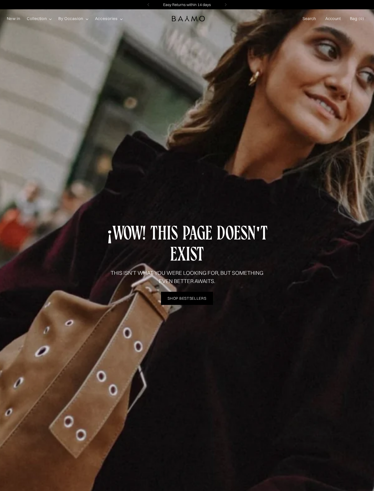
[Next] (226, 4)
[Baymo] (188, 19)
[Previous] (148, 4)
